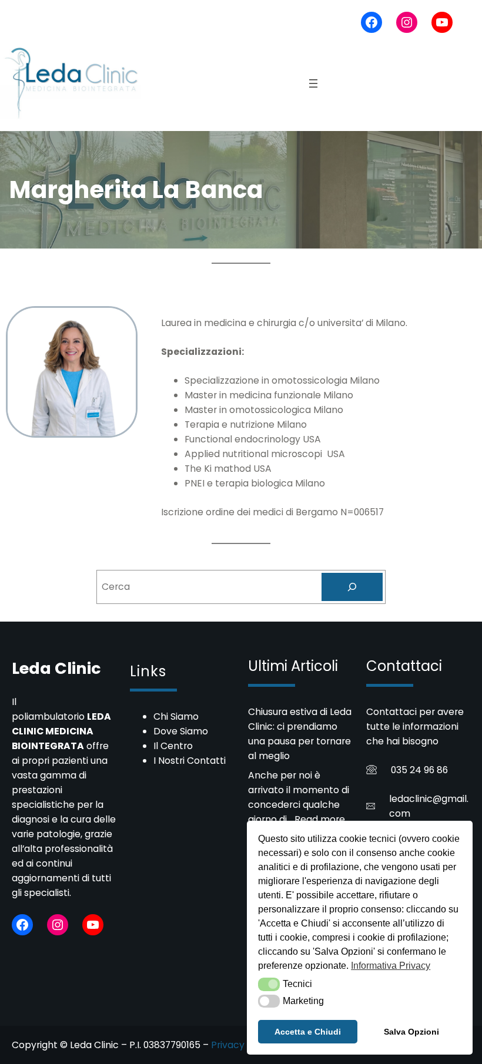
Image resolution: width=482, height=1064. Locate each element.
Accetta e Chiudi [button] (308, 1031)
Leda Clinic (56, 668)
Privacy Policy (242, 1045)
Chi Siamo (176, 716)
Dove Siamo (180, 731)
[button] (269, 984)
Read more (319, 819)
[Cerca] (352, 587)
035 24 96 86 (419, 770)
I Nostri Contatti (189, 760)
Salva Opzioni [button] (411, 1031)
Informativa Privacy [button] (390, 966)
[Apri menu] (313, 83)
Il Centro (173, 746)
